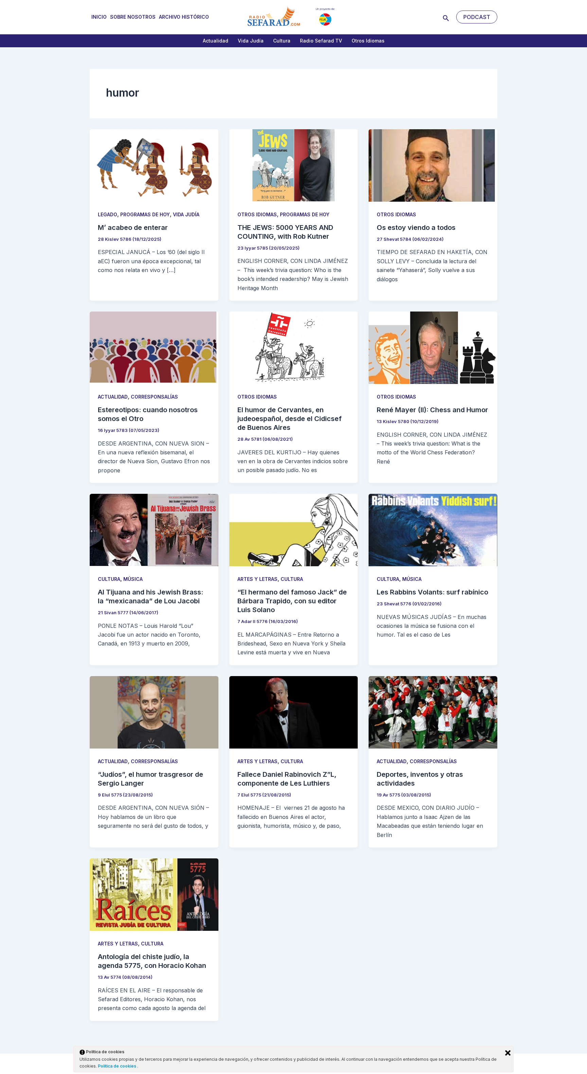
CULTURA (109, 579)
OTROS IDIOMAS (257, 214)
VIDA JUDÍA (186, 214)
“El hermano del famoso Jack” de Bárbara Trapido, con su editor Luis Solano (292, 601)
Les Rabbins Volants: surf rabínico (432, 592)
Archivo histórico (184, 17)
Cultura (281, 41)
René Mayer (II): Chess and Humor (432, 410)
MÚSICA (133, 579)
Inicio (99, 17)
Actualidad (215, 41)
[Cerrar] (508, 1053)
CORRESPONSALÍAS (154, 397)
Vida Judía (251, 41)
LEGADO (107, 214)
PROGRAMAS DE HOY (145, 214)
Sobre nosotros (133, 17)
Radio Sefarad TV (321, 41)
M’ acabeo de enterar (133, 227)
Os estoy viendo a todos (416, 227)
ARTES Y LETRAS (257, 579)
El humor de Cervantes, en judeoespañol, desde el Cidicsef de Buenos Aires (289, 419)
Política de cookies (117, 1066)
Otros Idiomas (368, 41)
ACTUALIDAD (113, 397)
